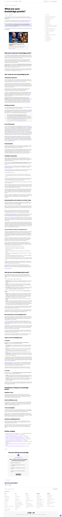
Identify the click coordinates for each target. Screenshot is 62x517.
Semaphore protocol (14, 136)
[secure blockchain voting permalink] (4, 200)
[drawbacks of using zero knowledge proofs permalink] (4, 388)
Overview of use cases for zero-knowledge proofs (12, 433)
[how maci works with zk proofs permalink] (4, 229)
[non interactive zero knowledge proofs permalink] (4, 314)
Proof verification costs (48, 37)
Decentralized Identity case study (21, 120)
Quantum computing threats (49, 39)
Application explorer (17, 499)
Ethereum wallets (7, 499)
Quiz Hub (6, 507)
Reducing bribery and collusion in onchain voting (51, 25)
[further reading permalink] (4, 431)
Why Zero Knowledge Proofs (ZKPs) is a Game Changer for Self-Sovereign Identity (17, 441)
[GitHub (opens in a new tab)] (28, 512)
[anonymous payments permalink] (4, 77)
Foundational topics (28, 503)
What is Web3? (6, 500)
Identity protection (48, 20)
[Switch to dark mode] (50, 1)
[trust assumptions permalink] (4, 407)
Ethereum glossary (7, 510)
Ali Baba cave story (8, 310)
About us (17, 514)
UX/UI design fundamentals (29, 504)
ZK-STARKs (47, 33)
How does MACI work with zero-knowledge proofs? (51, 27)
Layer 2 (16, 509)
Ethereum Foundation (39, 503)
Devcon (38, 507)
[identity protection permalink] (4, 105)
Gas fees (6, 503)
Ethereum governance (50, 503)
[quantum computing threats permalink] (4, 419)
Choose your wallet (17, 496)
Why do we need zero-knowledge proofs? (50, 16)
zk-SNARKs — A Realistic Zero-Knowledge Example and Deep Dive (14, 437)
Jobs (29, 514)
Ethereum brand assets (21, 514)
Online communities (39, 496)
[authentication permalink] (4, 143)
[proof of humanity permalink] (4, 124)
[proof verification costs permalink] (4, 400)
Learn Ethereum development (29, 500)
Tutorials (27, 496)
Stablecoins (16, 500)
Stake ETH (16, 508)
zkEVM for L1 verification (8, 195)
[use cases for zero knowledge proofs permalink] (4, 74)
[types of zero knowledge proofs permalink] (4, 337)
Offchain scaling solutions (8, 169)
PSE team (23, 136)
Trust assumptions (48, 38)
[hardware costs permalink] (4, 392)
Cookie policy (40, 514)
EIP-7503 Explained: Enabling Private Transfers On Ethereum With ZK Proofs (16, 443)
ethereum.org (7, 5)
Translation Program (39, 500)
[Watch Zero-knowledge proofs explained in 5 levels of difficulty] (18, 37)
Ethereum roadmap (49, 496)
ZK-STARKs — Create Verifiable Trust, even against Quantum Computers (15, 438)
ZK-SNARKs (47, 32)
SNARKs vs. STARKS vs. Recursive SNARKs (11, 434)
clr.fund (11, 266)
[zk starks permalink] (4, 370)
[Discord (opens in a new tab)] (33, 512)
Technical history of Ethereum (50, 499)
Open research (49, 500)
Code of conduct (26, 514)
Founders (27, 507)
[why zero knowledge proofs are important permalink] (4, 53)
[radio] (18, 463)
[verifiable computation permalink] (4, 156)
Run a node (6, 504)
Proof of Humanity (48, 21)
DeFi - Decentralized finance (18, 503)
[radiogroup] (18, 467)
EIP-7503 (28, 93)
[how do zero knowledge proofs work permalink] (4, 272)
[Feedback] (60, 515)
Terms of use (36, 514)
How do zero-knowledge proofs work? (50, 28)
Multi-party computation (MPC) (9, 362)
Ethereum (29, 94)
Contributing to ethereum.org (40, 499)
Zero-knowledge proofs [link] (13, 5)
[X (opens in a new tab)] (32, 512)
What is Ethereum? (7, 496)
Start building (27, 499)
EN (55, 1)
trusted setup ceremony (16, 363)
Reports (48, 504)
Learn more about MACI (8, 268)
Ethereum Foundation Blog (40, 504)
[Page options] (8, 15)
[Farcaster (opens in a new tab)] (30, 512)
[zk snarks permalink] (4, 340)
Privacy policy (32, 514)
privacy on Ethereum (27, 102)
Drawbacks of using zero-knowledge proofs (50, 34)
